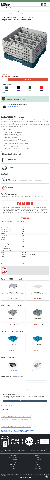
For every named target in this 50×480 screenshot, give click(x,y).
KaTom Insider (38, 468)
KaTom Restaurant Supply (5, 13)
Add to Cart (28, 79)
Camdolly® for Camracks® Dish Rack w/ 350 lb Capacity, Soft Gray (13, 294)
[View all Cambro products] (25, 218)
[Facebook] (21, 477)
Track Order (13, 466)
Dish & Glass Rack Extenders (37, 370)
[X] (23, 477)
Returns (13, 468)
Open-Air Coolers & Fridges (7, 413)
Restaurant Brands (13, 457)
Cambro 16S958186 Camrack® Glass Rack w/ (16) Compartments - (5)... (16, 426)
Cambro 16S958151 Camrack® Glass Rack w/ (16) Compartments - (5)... (16, 416)
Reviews (37, 470)
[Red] (42, 87)
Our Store (38, 466)
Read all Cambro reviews (6, 405)
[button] (42, 4)
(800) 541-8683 (12, 106)
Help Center (37, 455)
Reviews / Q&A (40, 113)
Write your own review (25, 400)
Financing (13, 470)
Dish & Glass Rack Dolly (13, 370)
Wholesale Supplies (13, 459)
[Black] (18, 87)
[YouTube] (30, 477)
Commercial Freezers (19, 413)
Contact (37, 464)
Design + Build (13, 455)
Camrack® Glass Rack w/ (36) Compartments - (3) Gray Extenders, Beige (37, 320)
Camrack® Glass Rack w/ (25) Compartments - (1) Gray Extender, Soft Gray (13, 320)
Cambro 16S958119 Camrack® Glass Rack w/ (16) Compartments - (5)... (16, 423)
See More (3, 92)
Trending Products (13, 464)
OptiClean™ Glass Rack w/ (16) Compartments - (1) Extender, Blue (37, 347)
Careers (37, 462)
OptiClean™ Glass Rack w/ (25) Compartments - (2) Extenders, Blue (13, 347)
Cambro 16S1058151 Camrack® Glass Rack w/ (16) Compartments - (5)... (16, 419)
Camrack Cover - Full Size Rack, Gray (37, 293)
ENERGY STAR (13, 461)
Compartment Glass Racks (29, 13)
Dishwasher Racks (20, 13)
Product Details (6, 129)
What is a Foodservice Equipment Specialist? (16, 107)
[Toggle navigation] (2, 7)
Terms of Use (3, 475)
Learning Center (38, 459)
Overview (8, 113)
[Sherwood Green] (30, 87)
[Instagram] (27, 477)
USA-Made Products (13, 462)
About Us (38, 461)
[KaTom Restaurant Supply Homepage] (5, 4)
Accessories (23, 113)
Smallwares (13, 13)
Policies (37, 457)
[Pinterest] (25, 477)
